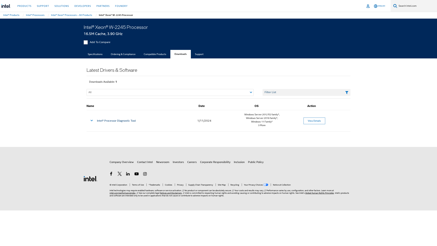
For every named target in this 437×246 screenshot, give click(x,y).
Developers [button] (82, 6)
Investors (178, 162)
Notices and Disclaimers (171, 193)
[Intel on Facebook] (111, 174)
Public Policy (256, 162)
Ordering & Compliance (123, 54)
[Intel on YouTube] (136, 174)
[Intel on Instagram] (145, 174)
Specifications (95, 54)
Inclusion (239, 162)
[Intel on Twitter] (120, 174)
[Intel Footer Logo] (90, 178)
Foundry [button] (121, 6)
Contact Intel (145, 162)
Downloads (180, 54)
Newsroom (162, 162)
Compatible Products (155, 54)
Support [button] (43, 6)
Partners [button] (103, 6)
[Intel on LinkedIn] (128, 174)
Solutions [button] (61, 6)
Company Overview (122, 162)
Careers (192, 162)
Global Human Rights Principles (319, 193)
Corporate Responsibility (215, 162)
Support (199, 54)
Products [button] (24, 6)
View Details (314, 120)
